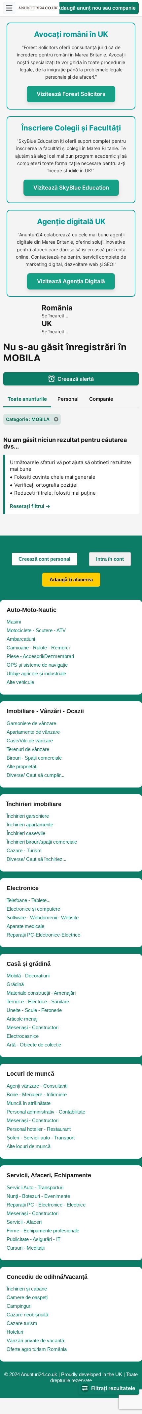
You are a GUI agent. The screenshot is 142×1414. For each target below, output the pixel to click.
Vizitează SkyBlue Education (71, 187)
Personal (68, 399)
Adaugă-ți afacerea (71, 579)
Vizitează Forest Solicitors (71, 94)
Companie (101, 399)
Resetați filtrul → (30, 506)
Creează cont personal (44, 559)
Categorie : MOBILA (28, 419)
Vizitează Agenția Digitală (71, 281)
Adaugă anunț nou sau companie (96, 8)
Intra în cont (110, 559)
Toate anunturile (27, 399)
